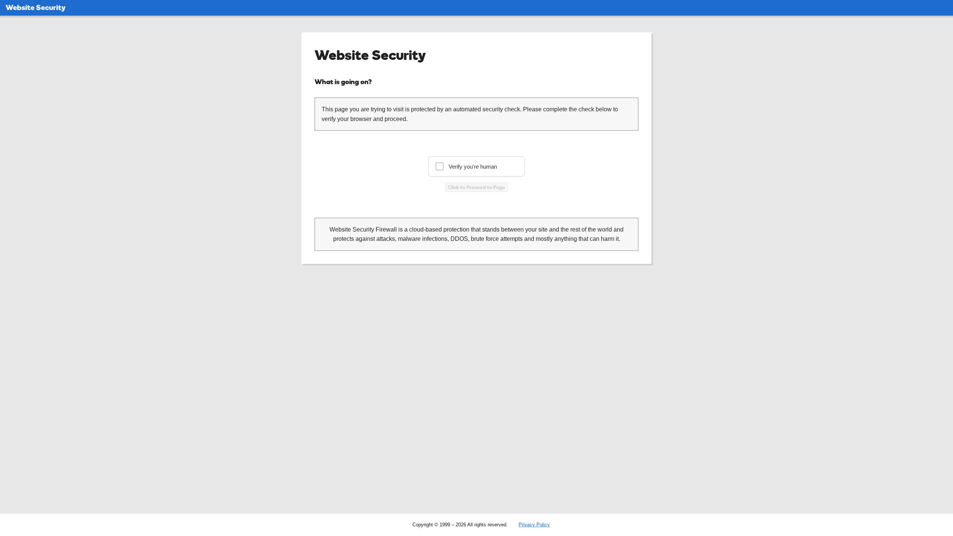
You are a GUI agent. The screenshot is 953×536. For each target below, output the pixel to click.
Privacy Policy (534, 524)
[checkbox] (476, 166)
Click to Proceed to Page (476, 187)
